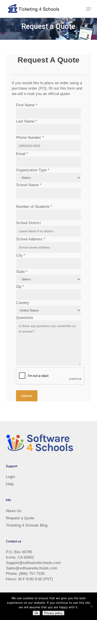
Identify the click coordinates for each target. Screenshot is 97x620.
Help (10, 484)
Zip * (20, 286)
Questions (24, 318)
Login (10, 477)
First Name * (26, 105)
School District (28, 223)
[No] (91, 606)
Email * (22, 154)
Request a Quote (20, 518)
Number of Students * (34, 206)
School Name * (28, 185)
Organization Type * (32, 170)
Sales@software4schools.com (31, 568)
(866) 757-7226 (31, 573)
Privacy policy (53, 613)
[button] (88, 9)
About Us (13, 511)
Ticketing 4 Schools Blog (26, 525)
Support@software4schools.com (33, 563)
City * (20, 255)
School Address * (30, 239)
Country (22, 303)
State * (22, 271)
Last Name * (26, 121)
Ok (36, 613)
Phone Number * (30, 137)
